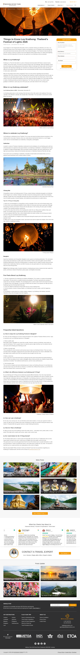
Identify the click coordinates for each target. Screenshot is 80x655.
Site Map (74, 652)
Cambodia (5, 619)
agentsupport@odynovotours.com (67, 627)
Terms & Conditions (44, 617)
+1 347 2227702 (67, 621)
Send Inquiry (66, 66)
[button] (75, 537)
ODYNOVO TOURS (18, 652)
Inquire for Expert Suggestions (28, 621)
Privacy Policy (43, 619)
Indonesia (14, 619)
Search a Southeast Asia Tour (28, 617)
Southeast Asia (15, 623)
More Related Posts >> (40, 513)
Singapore (5, 623)
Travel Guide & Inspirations (28, 619)
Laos (4, 625)
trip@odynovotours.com (34, 449)
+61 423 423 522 (67, 622)
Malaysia (5, 621)
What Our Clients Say (26, 623)
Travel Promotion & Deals (27, 625)
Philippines (14, 621)
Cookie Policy (43, 621)
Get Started (64, 553)
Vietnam (13, 617)
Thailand (5, 617)
